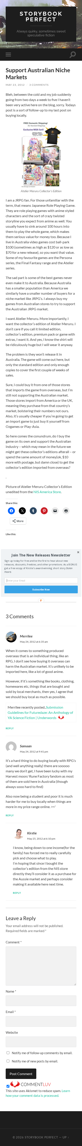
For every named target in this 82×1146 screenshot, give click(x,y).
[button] (41, 555)
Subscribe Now (41, 589)
